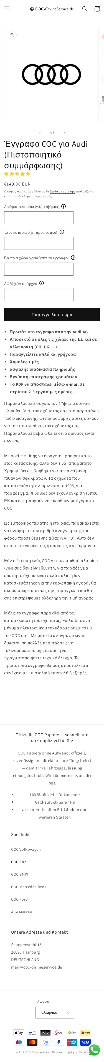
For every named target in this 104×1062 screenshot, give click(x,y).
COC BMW (19, 874)
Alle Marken (21, 911)
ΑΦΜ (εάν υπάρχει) (20, 283)
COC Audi (19, 861)
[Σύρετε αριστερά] (40, 132)
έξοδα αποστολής (62, 191)
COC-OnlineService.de (38, 1052)
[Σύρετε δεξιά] (64, 132)
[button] (7, 9)
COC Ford (19, 899)
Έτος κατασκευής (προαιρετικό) (30, 232)
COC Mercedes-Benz (28, 886)
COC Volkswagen (26, 849)
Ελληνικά (49, 1012)
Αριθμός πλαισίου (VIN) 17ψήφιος (31, 206)
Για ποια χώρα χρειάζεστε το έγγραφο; (36, 258)
